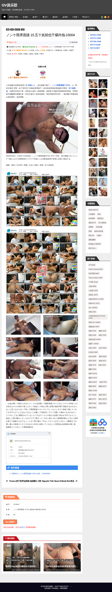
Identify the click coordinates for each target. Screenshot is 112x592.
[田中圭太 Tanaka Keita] (93, 152)
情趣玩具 (59, 50)
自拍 (103, 382)
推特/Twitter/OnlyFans (13, 560)
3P (92, 265)
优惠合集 (8, 557)
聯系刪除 (64, 588)
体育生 (93, 295)
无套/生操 (95, 339)
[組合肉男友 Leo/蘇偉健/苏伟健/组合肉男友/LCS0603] (93, 103)
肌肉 (20, 54)
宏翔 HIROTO (93, 210)
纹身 (102, 365)
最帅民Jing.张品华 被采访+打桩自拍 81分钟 (23, 566)
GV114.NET (95, 48)
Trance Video (95, 278)
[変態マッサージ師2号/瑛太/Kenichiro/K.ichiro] (93, 123)
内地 (14, 557)
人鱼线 (32, 50)
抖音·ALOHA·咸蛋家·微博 (23, 557)
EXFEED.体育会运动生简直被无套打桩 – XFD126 (66, 566)
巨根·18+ (50, 50)
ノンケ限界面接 (43, 47)
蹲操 (93, 390)
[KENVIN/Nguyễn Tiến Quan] (103, 83)
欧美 (56, 17)
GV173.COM (95, 38)
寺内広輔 (99, 227)
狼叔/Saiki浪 (98, 231)
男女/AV (91, 235)
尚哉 (43, 50)
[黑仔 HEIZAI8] (93, 142)
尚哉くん (31, 85)
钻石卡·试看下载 (30, 560)
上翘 (9, 50)
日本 (46, 17)
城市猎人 (100, 218)
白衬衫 (93, 352)
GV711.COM (95, 45)
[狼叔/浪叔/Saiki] (103, 93)
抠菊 (65, 50)
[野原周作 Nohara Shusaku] (93, 182)
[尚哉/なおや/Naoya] (43, 73)
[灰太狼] (93, 192)
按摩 (26, 17)
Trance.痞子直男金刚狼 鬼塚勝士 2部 (25, 481)
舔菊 (36, 54)
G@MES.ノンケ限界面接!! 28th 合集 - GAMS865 (30, 473)
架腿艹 (72, 50)
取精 (66, 17)
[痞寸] (93, 132)
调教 (23, 560)
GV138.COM (95, 41)
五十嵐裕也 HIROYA (20, 50)
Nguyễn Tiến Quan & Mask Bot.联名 (58, 481)
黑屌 (92, 403)
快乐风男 (92, 218)
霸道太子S (92, 223)
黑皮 (102, 403)
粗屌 (102, 361)
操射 (102, 335)
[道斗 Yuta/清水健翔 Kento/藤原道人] (103, 142)
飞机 (23, 29)
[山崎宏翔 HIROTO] (93, 83)
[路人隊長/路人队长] (93, 172)
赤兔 (99, 214)
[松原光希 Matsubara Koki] (103, 103)
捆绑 (102, 331)
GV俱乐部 (9, 5)
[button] (108, 17)
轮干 (92, 395)
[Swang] (93, 93)
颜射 (92, 399)
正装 (92, 348)
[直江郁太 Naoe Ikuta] (103, 192)
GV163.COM (95, 35)
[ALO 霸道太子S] (103, 132)
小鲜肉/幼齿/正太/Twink (97, 317)
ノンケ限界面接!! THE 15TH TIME (62, 47)
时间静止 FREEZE (95, 244)
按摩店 (91, 227)
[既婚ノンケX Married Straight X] (103, 123)
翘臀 (92, 369)
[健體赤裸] (103, 152)
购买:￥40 (12, 42)
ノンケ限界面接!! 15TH (61, 85)
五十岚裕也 (102, 223)
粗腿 (92, 365)
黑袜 (90, 231)
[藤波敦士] (103, 182)
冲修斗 (99, 235)
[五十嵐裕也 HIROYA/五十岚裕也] (18, 73)
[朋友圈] (102, 17)
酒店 (102, 395)
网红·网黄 (14, 17)
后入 (37, 50)
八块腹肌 (92, 214)
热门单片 (17, 29)
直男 (76, 17)
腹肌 (31, 54)
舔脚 (92, 386)
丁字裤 (93, 282)
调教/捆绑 (92, 240)
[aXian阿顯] (103, 162)
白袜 (92, 356)
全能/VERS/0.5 (96, 299)
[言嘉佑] (93, 113)
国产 (36, 17)
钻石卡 (22, 527)
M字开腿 (94, 273)
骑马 (42, 54)
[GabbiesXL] (93, 162)
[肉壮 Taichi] (103, 172)
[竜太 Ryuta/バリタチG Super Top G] (103, 113)
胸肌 (26, 54)
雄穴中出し (92, 248)
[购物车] (105, 17)
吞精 (92, 312)
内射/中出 (94, 303)
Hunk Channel (29, 47)
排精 (92, 335)
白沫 (9, 54)
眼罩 (92, 361)
